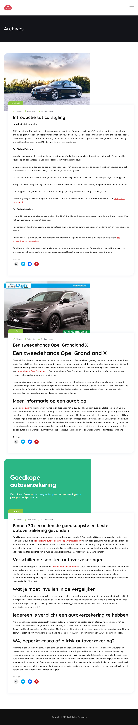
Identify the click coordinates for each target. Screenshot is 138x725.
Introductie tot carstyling (39, 117)
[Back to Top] (132, 721)
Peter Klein (31, 111)
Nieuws (19, 111)
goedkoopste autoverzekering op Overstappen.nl (57, 540)
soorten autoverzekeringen (64, 566)
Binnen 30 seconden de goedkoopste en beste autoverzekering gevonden (60, 528)
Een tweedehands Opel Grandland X (50, 345)
